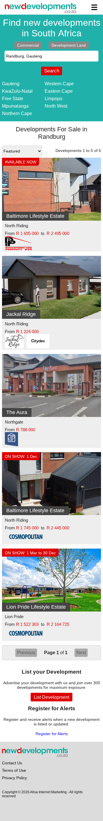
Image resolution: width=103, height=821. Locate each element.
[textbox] (51, 56)
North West (56, 106)
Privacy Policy (14, 778)
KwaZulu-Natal (17, 91)
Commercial (28, 45)
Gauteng (10, 83)
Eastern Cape (59, 91)
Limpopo (53, 98)
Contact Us (12, 763)
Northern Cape (17, 113)
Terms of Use (14, 770)
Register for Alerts (51, 733)
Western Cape (59, 83)
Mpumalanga (15, 106)
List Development (51, 697)
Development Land (69, 45)
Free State (12, 98)
